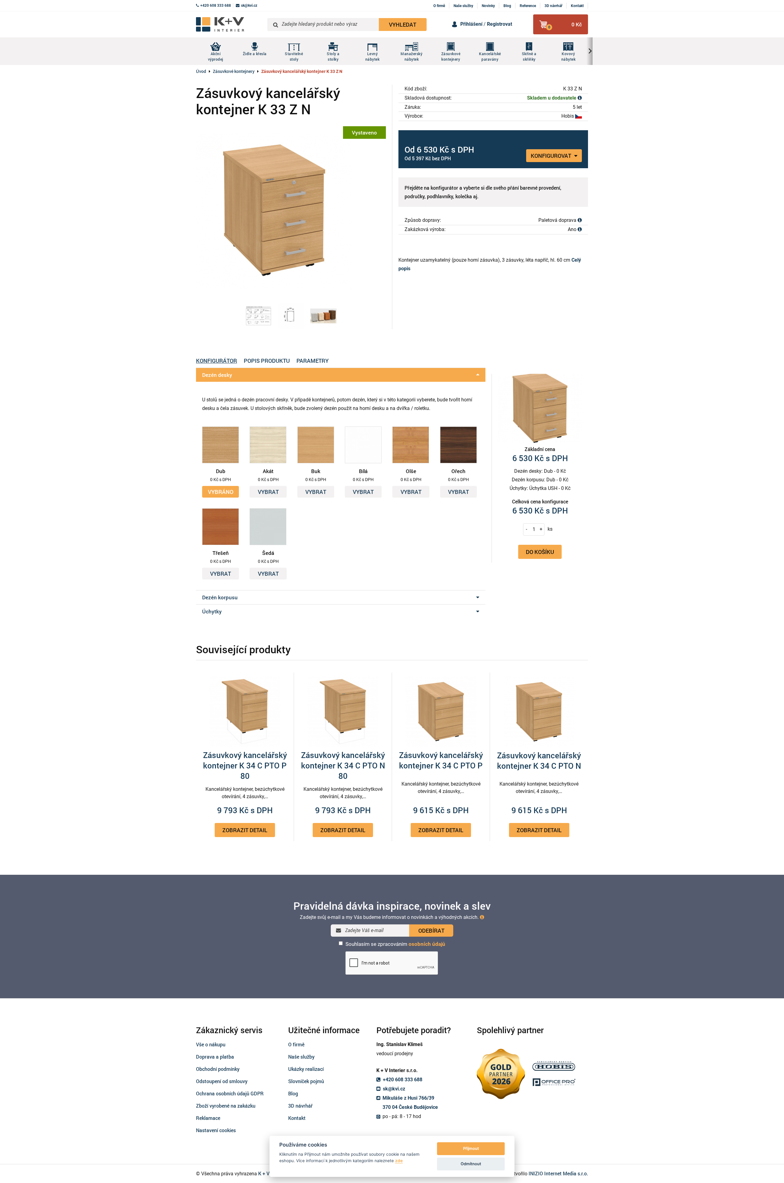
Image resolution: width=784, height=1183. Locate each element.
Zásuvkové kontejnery (233, 71)
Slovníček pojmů (306, 1081)
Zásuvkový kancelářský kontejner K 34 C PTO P (441, 760)
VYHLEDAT (402, 24)
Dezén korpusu (220, 597)
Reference (528, 6)
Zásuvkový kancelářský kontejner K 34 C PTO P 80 (245, 765)
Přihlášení (471, 24)
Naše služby (463, 6)
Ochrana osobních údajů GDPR (230, 1093)
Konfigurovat (551, 155)
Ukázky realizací (306, 1069)
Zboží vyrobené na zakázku (225, 1105)
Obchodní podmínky (217, 1069)
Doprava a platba (215, 1056)
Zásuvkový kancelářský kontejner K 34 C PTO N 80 (343, 765)
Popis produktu (267, 360)
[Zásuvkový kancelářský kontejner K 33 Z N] (291, 211)
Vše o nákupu (210, 1044)
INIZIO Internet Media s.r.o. (558, 1173)
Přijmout (471, 1148)
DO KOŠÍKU (540, 551)
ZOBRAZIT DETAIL (244, 830)
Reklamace (208, 1118)
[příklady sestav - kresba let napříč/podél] (258, 316)
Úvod (201, 71)
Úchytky (212, 611)
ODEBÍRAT (431, 930)
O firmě (439, 6)
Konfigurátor (216, 360)
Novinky (488, 6)
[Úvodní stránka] (229, 24)
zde (399, 1160)
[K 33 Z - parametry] (291, 316)
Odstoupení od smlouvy (221, 1081)
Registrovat (499, 24)
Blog (507, 6)
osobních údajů (427, 944)
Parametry (312, 360)
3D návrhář (553, 6)
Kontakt (577, 6)
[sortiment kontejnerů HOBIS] (323, 316)
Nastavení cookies (216, 1130)
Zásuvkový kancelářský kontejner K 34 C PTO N (539, 760)
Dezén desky (217, 374)
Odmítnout (471, 1163)
